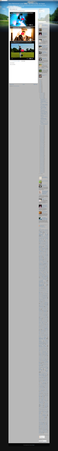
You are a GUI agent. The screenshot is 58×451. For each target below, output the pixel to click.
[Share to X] (23, 61)
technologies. (44, 419)
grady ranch (41, 300)
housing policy (45, 307)
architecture (47, 241)
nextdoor (43, 359)
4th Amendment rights (44, 230)
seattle (39, 398)
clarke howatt (41, 259)
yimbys (45, 432)
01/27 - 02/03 (42, 169)
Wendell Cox (44, 430)
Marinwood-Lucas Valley (42, 346)
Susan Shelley (45, 416)
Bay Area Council (42, 243)
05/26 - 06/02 (42, 151)
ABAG (41, 232)
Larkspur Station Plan (42, 322)
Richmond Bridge (45, 386)
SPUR (44, 409)
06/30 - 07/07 (42, 146)
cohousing (40, 261)
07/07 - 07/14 (42, 145)
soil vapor (40, 407)
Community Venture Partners (45, 262)
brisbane (40, 249)
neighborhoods (45, 358)
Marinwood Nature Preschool (44, 342)
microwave (43, 352)
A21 (39, 231)
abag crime (46, 232)
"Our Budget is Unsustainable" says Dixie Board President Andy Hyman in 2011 (45, 218)
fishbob (43, 290)
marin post (43, 335)
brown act (43, 249)
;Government (40, 229)
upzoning (47, 425)
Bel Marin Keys (46, 243)
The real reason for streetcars (44, 75)
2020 (40, 84)
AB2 (45, 231)
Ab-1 (44, 231)
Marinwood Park (41, 343)
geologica (42, 296)
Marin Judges (40, 335)
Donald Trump (45, 278)
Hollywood (42, 304)
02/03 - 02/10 (42, 168)
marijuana (46, 330)
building (43, 250)
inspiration (45, 311)
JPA (39, 316)
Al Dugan (43, 237)
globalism (43, 297)
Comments (41, 11)
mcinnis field (44, 349)
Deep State (43, 271)
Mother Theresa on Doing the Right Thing (45, 25)
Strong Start (46, 413)
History (39, 304)
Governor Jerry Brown (46, 299)
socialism (46, 406)
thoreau (46, 420)
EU (42, 287)
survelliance (40, 415)
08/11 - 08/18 (42, 140)
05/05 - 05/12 (42, 154)
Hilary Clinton (46, 303)
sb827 (40, 396)
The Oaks (44, 420)
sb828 (43, 396)
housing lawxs (46, 306)
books (43, 247)
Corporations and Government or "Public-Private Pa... (44, 113)
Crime (45, 266)
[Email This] (21, 61)
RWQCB (42, 390)
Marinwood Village (42, 345)
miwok (45, 354)
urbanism (47, 427)
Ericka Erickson (44, 286)
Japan (41, 313)
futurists (43, 293)
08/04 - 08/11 (42, 141)
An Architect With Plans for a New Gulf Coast (43, 110)
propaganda (40, 377)
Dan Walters (40, 269)
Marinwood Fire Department (43, 337)
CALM (42, 252)
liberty (39, 325)
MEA (46, 349)
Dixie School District (45, 276)
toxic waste (41, 422)
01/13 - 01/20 (42, 171)
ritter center (42, 387)
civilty (47, 258)
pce (46, 364)
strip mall (43, 413)
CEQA (41, 256)
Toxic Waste (40, 18)
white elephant (45, 431)
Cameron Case (43, 253)
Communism (40, 262)
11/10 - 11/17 (42, 126)
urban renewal (43, 427)
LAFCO (46, 320)
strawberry (40, 412)
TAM (44, 417)
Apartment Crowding (41, 241)
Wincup (39, 432)
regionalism (43, 383)
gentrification (44, 295)
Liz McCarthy (43, 326)
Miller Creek (41, 354)
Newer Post (12, 84)
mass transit (45, 348)
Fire (42, 289)
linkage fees (44, 325)
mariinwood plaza (42, 330)
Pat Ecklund (41, 364)
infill (39, 311)
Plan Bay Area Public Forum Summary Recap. (44, 212)
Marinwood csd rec (41, 340)
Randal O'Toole (46, 380)
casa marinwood (40, 255)
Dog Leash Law (45, 277)
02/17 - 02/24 (42, 166)
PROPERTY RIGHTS (46, 377)
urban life (40, 427)
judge (43, 316)
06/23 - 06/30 (42, 147)
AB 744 (42, 231)
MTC (45, 355)
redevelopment (44, 382)
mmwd (47, 354)
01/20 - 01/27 (42, 170)
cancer (46, 253)
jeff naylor (40, 314)
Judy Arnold (46, 316)
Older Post (35, 84)
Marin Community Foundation (44, 332)
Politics (46, 371)
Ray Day (45, 381)
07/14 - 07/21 (42, 144)
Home (24, 84)
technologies (40, 419)
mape (43, 329)
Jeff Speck (43, 314)
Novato (40, 360)
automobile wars (41, 242)
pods (44, 369)
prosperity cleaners (45, 378)
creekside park (46, 265)
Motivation (41, 355)
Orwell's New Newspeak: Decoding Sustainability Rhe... (43, 108)
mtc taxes (46, 356)
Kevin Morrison (40, 319)
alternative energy (42, 238)
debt (40, 271)
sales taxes (47, 390)
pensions (40, 365)
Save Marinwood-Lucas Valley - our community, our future (26, 3)
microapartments (44, 351)
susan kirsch (40, 416)
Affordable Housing (43, 234)
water (45, 429)
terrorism (41, 420)
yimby (42, 432)
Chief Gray (45, 256)
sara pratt (47, 392)
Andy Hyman (45, 239)
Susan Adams (44, 415)
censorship (46, 255)
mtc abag (44, 356)
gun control (46, 300)
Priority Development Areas (43, 375)
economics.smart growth (41, 281)
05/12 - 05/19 (42, 153)
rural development (46, 389)
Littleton (40, 326)
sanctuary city (40, 392)
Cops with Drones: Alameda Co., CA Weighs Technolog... (44, 104)
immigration (40, 310)
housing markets (41, 307)
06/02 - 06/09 (42, 150)
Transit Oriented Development (44, 423)
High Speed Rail (42, 303)
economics (41, 280)
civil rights (43, 258)
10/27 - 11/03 (42, 128)
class (44, 259)
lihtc (41, 325)
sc (45, 396)
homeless (45, 304)
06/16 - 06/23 (42, 148)
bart (44, 242)
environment (40, 285)
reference (40, 383)
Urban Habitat (46, 426)
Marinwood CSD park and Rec (43, 339)
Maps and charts (41, 17)
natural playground (41, 358)
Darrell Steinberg (44, 269)
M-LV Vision (42, 328)
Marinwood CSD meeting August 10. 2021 (44, 59)
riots (39, 387)
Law (42, 323)
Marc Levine (46, 329)
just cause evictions (42, 317)
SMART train (41, 405)
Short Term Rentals (41, 401)
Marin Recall (46, 335)
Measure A (40, 350)
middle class (46, 352)
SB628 (46, 395)
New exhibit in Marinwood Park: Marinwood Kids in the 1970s (45, 52)
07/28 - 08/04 (42, 142)
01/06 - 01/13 (42, 172)
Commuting (41, 263)
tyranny (39, 425)
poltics (42, 372)
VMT (42, 428)
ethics (40, 287)
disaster (40, 275)
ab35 (47, 231)
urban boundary (41, 426)
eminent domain (41, 283)
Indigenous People (45, 310)
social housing (42, 406)
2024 (40, 80)
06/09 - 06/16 (42, 149)
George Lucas (45, 296)
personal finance (44, 365)
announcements (41, 240)
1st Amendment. (46, 229)
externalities (45, 287)
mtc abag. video (40, 356)
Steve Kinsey (45, 411)
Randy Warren (41, 381)
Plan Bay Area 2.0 (44, 367)
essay (47, 286)
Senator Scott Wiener (44, 400)
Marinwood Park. (46, 343)
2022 (40, 82)
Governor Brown (40, 299)
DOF (41, 277)
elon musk (46, 282)
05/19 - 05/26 (42, 152)
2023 (40, 81)
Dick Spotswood (42, 274)
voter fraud (45, 428)
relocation (41, 384)
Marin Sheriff (41, 336)
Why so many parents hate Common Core (43, 99)
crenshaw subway (41, 266)
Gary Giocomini (44, 294)
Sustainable (40, 417)
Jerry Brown (46, 314)
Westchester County (41, 431)
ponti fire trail (45, 372)
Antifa (46, 240)
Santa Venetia (44, 392)
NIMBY (46, 359)
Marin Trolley (45, 336)
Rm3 (45, 387)
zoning (42, 433)
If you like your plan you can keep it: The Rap (43, 106)
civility (45, 258)
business (46, 250)
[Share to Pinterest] (24, 61)
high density (46, 302)
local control (47, 326)
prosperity (41, 378)
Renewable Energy (46, 384)
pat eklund (44, 364)
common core (44, 261)
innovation (41, 311)
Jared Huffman (44, 313)
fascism (39, 289)
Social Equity (46, 405)
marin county (40, 333)
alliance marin (46, 237)
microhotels (40, 352)
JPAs (41, 316)
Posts (40, 10)
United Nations (43, 425)
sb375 (40, 395)
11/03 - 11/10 (42, 127)
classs (46, 259)
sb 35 (43, 393)
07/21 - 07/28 (42, 143)
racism (42, 380)
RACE (39, 380)
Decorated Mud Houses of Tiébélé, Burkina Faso (43, 118)
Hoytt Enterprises (44, 308)
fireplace (45, 289)
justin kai (46, 317)
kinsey (44, 319)
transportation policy (43, 424)
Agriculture (40, 237)
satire (40, 393)
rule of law (43, 389)
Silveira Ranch (42, 402)
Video (39, 428)
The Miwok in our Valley (45, 69)
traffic (45, 422)
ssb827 (46, 409)
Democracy (44, 272)
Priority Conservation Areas (43, 374)
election (43, 282)
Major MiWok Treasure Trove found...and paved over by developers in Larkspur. (45, 46)
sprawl (42, 409)
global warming (40, 297)
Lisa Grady (47, 325)
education (40, 282)
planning (40, 368)
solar (42, 407)
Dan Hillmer (46, 268)
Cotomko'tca (43, 265)
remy (42, 384)
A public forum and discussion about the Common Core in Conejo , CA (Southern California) (45, 34)
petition (42, 366)
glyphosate (46, 297)
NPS (40, 361)
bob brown (45, 246)
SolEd (45, 407)
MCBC (39, 349)
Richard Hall (41, 386)
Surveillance (44, 414)
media (46, 350)
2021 (40, 83)
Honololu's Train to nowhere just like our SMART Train (43, 111)
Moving (43, 355)
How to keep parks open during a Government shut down (44, 124)
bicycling (43, 244)
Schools (42, 397)
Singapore (46, 402)
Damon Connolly (42, 268)
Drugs (46, 279)
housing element (41, 306)
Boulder (45, 247)
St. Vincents (42, 410)
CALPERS (46, 252)
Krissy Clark (43, 320)
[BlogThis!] (22, 61)
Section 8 (42, 398)
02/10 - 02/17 (42, 167)
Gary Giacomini (40, 294)
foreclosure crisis (46, 290)
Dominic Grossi (40, 278)
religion (47, 383)
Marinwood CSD (42, 338)
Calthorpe (40, 253)
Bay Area (47, 242)
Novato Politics (44, 360)
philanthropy (46, 366)
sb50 (42, 395)
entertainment (41, 284)
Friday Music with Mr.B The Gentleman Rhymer (43, 101)
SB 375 (46, 393)
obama (44, 361)
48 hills (40, 230)
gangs (46, 293)
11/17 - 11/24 (42, 125)
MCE (41, 349)
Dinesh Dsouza (46, 274)
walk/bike (42, 429)
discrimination (43, 275)
